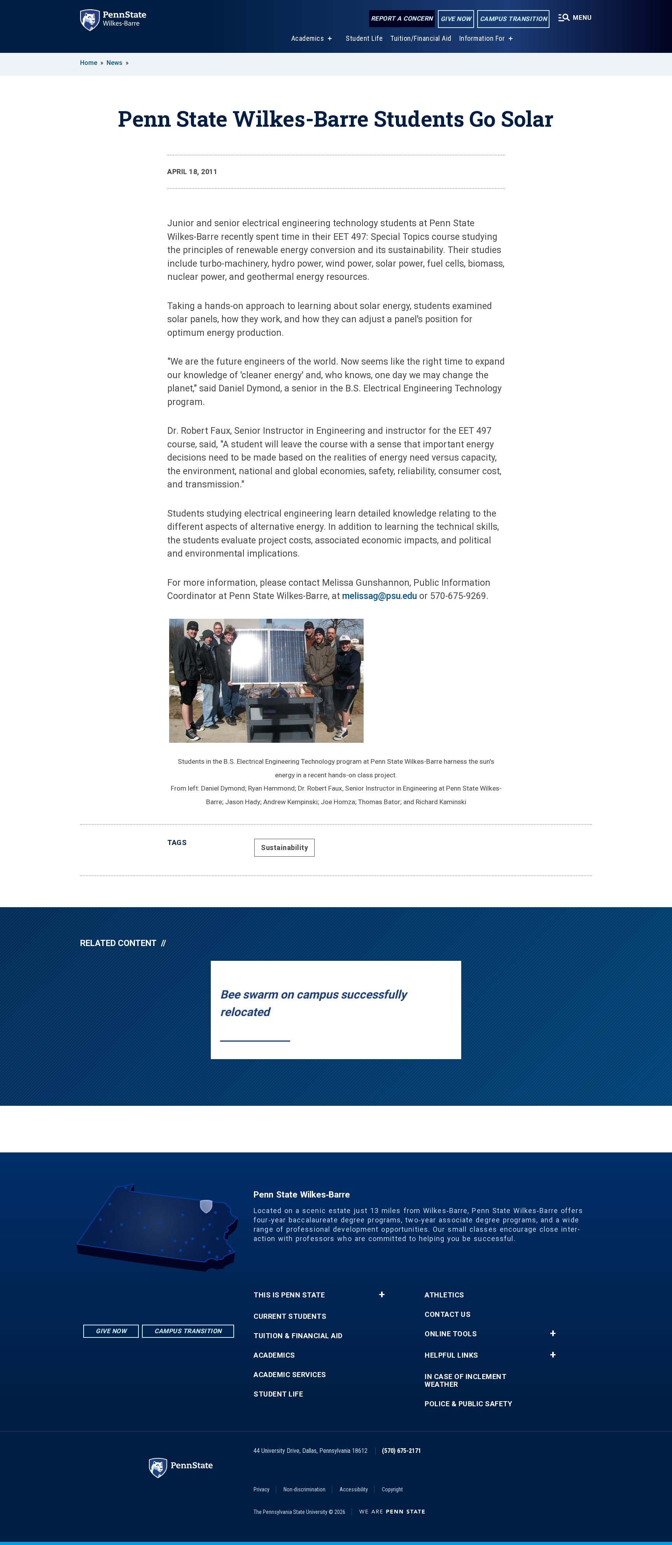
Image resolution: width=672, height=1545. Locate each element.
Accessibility (354, 1489)
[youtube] (178, 1293)
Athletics (444, 1295)
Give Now (456, 19)
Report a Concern (402, 18)
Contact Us (448, 1314)
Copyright (392, 1489)
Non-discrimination (305, 1489)
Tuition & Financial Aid (298, 1336)
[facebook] (158, 1293)
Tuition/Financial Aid (421, 38)
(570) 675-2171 (401, 1450)
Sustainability (284, 847)
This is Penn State (289, 1295)
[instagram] (138, 1293)
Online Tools (451, 1334)
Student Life (364, 38)
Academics (307, 38)
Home (88, 62)
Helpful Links (451, 1355)
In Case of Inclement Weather (465, 1380)
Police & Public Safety (468, 1404)
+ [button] (382, 1294)
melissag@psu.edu (379, 596)
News (114, 62)
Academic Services (290, 1375)
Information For (482, 38)
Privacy (262, 1489)
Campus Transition (513, 19)
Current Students (290, 1316)
